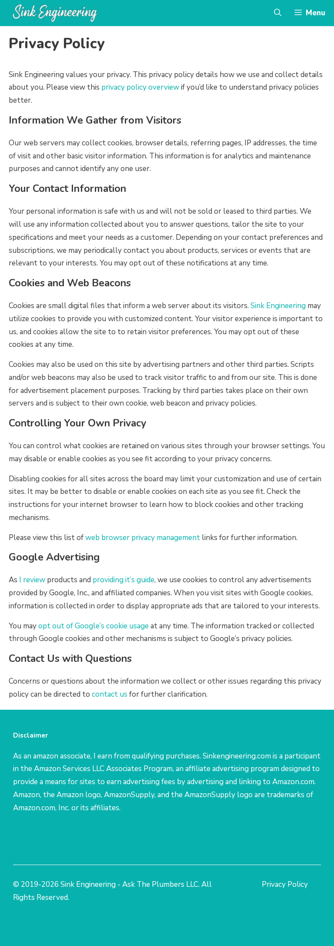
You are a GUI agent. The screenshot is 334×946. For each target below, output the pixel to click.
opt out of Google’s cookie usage (93, 626)
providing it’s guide (123, 580)
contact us (109, 694)
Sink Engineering (278, 306)
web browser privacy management (142, 538)
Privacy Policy (285, 884)
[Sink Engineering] (55, 13)
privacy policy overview (140, 87)
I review (32, 580)
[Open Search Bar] (277, 13)
